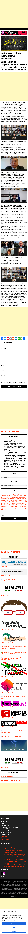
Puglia (21, 506)
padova (20, 504)
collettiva (9, 495)
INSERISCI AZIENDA (17, 736)
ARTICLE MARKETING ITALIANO (7, 676)
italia (3, 501)
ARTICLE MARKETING (10, 431)
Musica (3, 504)
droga (5, 497)
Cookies (2, 838)
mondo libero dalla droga (10, 503)
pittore (5, 506)
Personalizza (14, 927)
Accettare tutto (14, 923)
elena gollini (10, 497)
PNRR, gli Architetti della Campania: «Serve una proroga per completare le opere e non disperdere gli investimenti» (15, 452)
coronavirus (16, 495)
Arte (17, 494)
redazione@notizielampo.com (7, 776)
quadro (5, 508)
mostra (18, 503)
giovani (3, 498)
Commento (3, 348)
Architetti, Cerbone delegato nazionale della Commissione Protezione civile (13, 443)
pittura (10, 506)
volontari (3, 509)
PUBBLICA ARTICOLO (10, 780)
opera (8, 504)
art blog (12, 494)
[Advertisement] (14, 14)
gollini (8, 498)
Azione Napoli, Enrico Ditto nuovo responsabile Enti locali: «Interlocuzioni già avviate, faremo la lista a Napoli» (14, 447)
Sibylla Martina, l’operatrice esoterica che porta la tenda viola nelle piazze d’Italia (14, 440)
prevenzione (15, 506)
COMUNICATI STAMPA (10, 552)
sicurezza (18, 508)
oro (15, 504)
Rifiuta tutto (14, 931)
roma (9, 508)
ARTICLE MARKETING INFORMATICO (8, 648)
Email (2, 370)
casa (4, 495)
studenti (24, 508)
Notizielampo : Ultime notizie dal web (11, 54)
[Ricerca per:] (14, 515)
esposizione (17, 497)
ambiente (3, 494)
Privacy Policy (4, 836)
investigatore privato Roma (20, 500)
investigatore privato (21, 498)
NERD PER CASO (11, 579)
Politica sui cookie (11, 920)
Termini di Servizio (5, 840)
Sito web (3, 375)
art (8, 494)
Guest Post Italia (4, 767)
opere (12, 504)
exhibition (23, 497)
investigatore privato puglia (7, 500)
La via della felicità (22, 501)
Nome (2, 365)
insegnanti (13, 498)
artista (21, 494)
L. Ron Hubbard (13, 501)
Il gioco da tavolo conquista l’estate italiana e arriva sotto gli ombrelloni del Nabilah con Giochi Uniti (15, 456)
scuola (13, 508)
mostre (23, 503)
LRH (2, 503)
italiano (7, 501)
